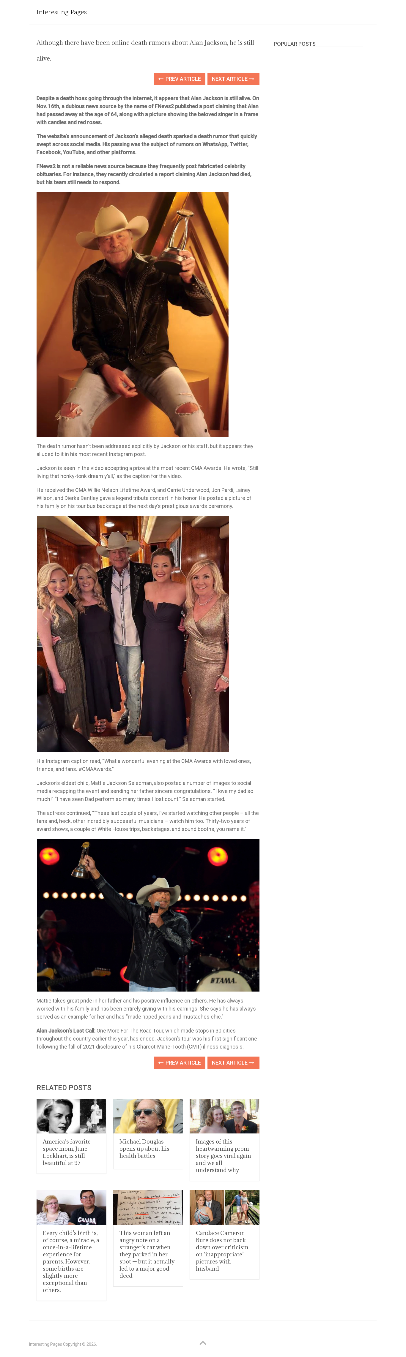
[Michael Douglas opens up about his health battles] (148, 1116)
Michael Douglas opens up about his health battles (144, 1148)
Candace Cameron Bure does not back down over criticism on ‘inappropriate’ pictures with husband (222, 1250)
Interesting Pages (62, 12)
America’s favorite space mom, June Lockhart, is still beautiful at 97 (67, 1152)
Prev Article (182, 79)
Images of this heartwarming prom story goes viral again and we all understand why (223, 1156)
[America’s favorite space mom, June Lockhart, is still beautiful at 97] (71, 1116)
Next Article (230, 79)
